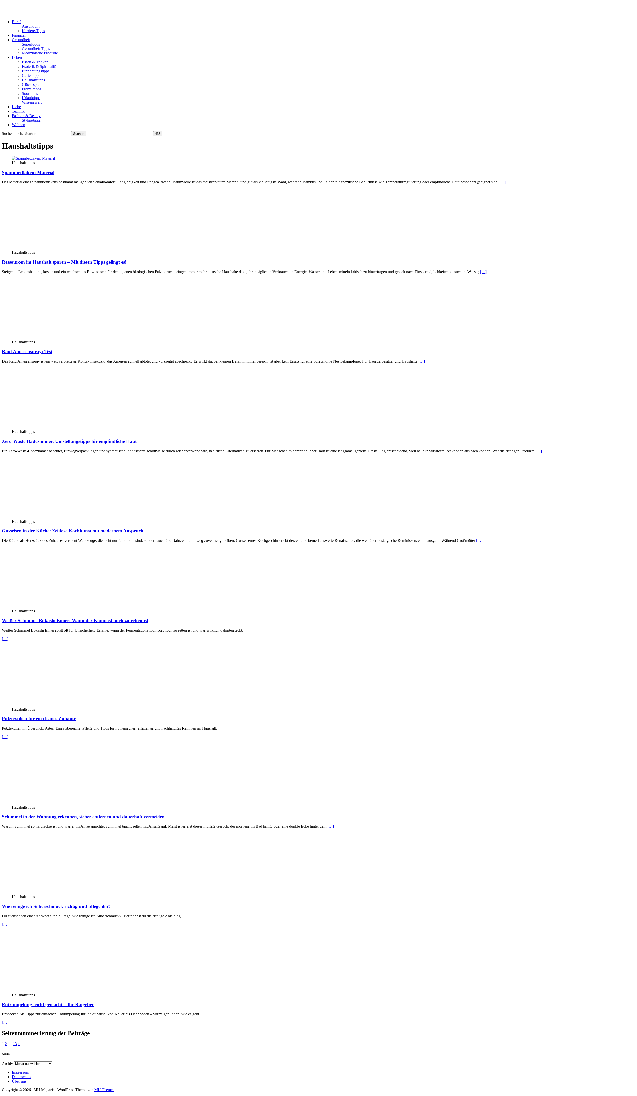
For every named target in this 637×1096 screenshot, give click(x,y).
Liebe (16, 107)
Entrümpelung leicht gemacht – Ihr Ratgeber (48, 1004)
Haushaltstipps (33, 80)
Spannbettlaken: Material (28, 172)
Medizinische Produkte (40, 53)
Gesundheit (21, 40)
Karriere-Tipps (33, 31)
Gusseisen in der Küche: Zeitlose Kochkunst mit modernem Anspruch (72, 530)
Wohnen (18, 125)
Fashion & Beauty (26, 116)
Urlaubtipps (31, 98)
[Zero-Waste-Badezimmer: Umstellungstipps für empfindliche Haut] (52, 427)
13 (15, 1044)
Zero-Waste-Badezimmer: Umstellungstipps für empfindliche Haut (69, 441)
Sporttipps (30, 93)
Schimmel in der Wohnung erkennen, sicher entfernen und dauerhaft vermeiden (83, 816)
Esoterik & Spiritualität (40, 66)
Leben (17, 57)
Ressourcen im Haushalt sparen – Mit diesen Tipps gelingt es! (64, 262)
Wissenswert (32, 102)
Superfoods (31, 44)
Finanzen (19, 35)
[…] (503, 182)
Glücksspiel (31, 84)
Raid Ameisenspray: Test (27, 351)
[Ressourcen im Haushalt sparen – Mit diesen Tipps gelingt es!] (52, 248)
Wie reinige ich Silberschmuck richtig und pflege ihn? (56, 906)
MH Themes (104, 1090)
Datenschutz (21, 1077)
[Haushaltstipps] (52, 517)
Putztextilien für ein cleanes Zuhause (39, 718)
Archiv (7, 1063)
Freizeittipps (31, 89)
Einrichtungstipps (35, 71)
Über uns (19, 1081)
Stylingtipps (31, 120)
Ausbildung (31, 26)
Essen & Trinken (35, 62)
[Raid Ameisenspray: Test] (52, 337)
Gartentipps (31, 75)
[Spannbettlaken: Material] (33, 158)
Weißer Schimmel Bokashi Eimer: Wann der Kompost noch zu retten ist (75, 620)
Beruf (16, 22)
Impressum (20, 1072)
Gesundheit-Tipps (36, 49)
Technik (18, 111)
